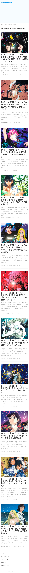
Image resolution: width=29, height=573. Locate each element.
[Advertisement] (11, 12)
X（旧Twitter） (5, 562)
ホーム (2, 553)
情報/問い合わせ (5, 565)
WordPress (13, 571)
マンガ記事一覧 (5, 556)
